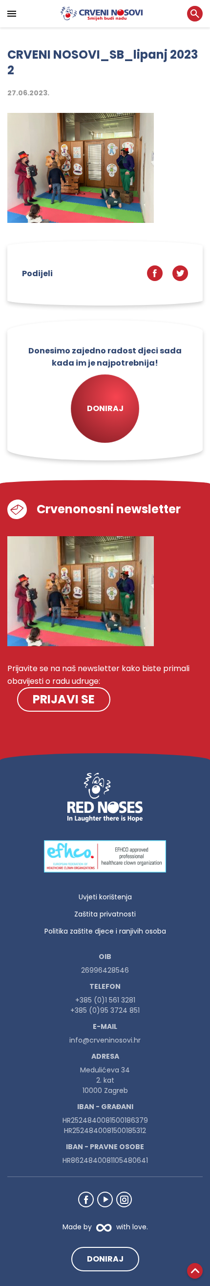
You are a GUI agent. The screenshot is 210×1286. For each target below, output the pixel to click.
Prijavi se (64, 699)
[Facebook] (86, 1199)
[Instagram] (124, 1199)
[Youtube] (105, 1199)
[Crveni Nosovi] (101, 13)
